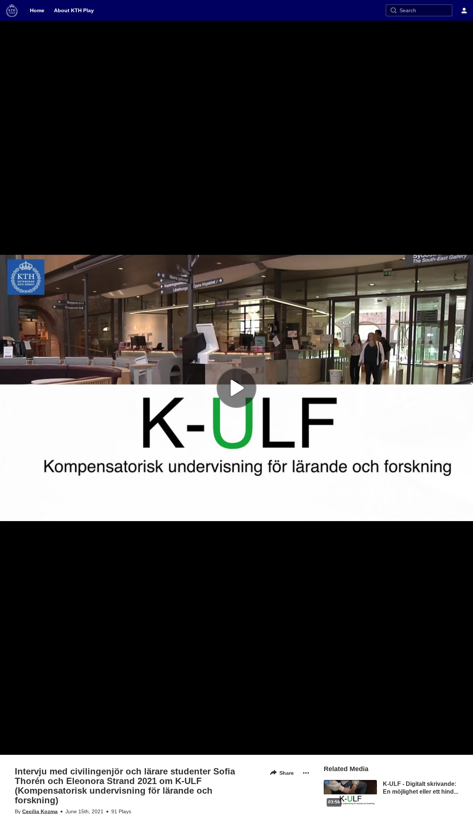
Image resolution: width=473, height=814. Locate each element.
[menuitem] (37, 10)
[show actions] (306, 773)
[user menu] (464, 10)
